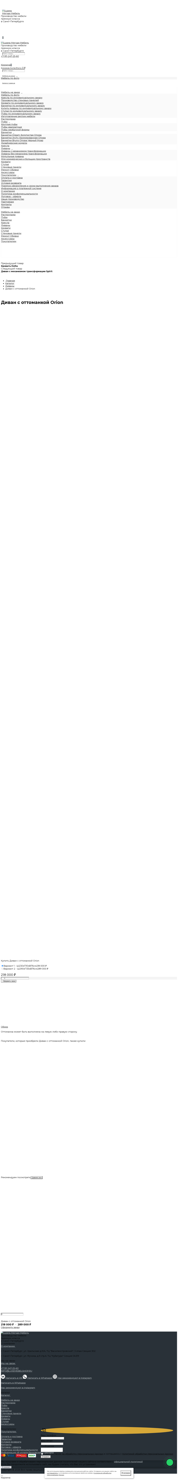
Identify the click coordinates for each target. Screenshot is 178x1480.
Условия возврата (11, 183)
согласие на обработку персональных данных (77, 1454)
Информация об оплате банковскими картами (27, 1452)
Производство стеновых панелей (20, 100)
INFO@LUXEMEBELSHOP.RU (16, 1371)
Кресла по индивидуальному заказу (21, 97)
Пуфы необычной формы (15, 129)
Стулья (5, 164)
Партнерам (7, 202)
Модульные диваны (12, 156)
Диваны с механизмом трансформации (23, 151)
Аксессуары (8, 172)
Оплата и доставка (12, 177)
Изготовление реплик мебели (18, 116)
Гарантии (6, 180)
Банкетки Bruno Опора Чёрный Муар (22, 140)
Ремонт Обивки (10, 169)
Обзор (4, 1027)
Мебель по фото (10, 78)
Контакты (6, 204)
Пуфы (4, 121)
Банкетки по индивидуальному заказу (23, 105)
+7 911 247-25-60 (10, 1368)
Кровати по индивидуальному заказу (22, 103)
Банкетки (6, 132)
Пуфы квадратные (11, 127)
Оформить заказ (10, 1327)
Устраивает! (6, 1467)
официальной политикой (128, 1461)
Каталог (6, 1395)
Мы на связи (8, 1363)
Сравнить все (37, 1178)
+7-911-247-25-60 (10, 56)
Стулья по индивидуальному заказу (21, 111)
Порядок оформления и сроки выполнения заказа (29, 185)
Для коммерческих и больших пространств (25, 159)
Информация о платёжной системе (21, 188)
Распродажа (8, 119)
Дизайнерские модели (14, 143)
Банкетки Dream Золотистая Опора (21, 135)
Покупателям (8, 175)
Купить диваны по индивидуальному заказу (26, 108)
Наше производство (12, 199)
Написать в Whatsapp (13, 1383)
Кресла (5, 145)
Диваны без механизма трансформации (24, 153)
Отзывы (5, 207)
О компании (8, 191)
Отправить (46, 1457)
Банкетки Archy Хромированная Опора (23, 137)
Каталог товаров (8, 83)
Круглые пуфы (9, 124)
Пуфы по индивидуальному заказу (21, 113)
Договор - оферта (11, 196)
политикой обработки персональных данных (147, 1454)
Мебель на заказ (8, 76)
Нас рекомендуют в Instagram (18, 1387)
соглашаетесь (52, 1473)
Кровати (6, 161)
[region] (89, 172)
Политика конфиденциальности (19, 193)
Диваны (5, 148)
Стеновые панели (11, 167)
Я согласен (126, 1473)
